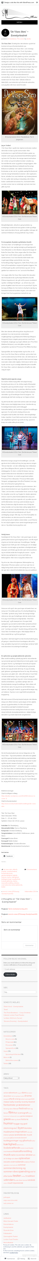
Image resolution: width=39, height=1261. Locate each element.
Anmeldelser (12, 39)
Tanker (6, 1063)
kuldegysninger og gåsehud (10, 879)
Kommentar (29, 945)
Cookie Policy (14, 1252)
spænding (24, 1171)
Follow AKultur (10, 974)
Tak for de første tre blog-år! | (18, 909)
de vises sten (7, 869)
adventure (13, 1092)
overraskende (6, 885)
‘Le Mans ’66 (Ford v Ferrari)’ (13, 1018)
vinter (5, 1183)
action (6, 1093)
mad (5, 1151)
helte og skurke (15, 1119)
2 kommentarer (32, 869)
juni (14, 1138)
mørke (15, 881)
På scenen (20, 39)
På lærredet (10, 1042)
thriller (23, 1176)
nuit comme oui (8, 1203)
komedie (18, 1138)
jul (11, 1138)
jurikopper (7, 1197)
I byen (6, 1051)
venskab (31, 1180)
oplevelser (24, 1158)
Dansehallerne (9, 1224)
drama (28, 1095)
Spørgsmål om (10, 1048)
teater (3, 887)
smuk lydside (13, 1165)
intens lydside (9, 1135)
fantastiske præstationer (17, 1104)
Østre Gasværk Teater (11, 1221)
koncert (24, 1138)
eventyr (3, 871)
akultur (29, 39)
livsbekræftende (6, 881)
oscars (7, 1161)
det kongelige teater (17, 1096)
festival (23, 1108)
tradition (30, 1175)
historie (3, 877)
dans (24, 1092)
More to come (10, 1039)
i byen (20, 1127)
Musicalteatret (8, 1242)
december (7, 1096)
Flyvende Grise (9, 1230)
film (11, 1112)
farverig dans (8, 1109)
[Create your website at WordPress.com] (19, 2)
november (20, 1155)
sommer (22, 1165)
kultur (33, 1141)
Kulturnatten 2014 (31, 891)
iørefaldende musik (23, 1135)
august (19, 1093)
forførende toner (7, 873)
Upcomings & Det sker (13, 1054)
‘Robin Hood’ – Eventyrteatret (13, 1006)
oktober (16, 883)
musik (7, 1154)
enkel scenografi (26, 1099)
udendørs (9, 1179)
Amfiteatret (7, 1218)
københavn (20, 1144)
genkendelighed (6, 875)
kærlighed (15, 877)
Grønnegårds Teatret (11, 1236)
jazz (8, 1138)
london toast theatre (26, 1148)
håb (14, 1128)
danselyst (29, 1093)
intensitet (29, 1132)
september (6, 1165)
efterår (15, 869)
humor (9, 877)
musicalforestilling (7, 883)
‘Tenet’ (6, 1009)
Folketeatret (8, 1233)
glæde (15, 875)
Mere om (6, 1057)
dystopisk (6, 1099)
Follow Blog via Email (15, 959)
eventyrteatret (12, 871)
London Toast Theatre (11, 1239)
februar (16, 1109)
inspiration (21, 1131)
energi (17, 1099)
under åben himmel (21, 1180)
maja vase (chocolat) (10, 1200)
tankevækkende (16, 885)
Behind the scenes (12, 1060)
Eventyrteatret (8, 1227)
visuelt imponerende (15, 1183)
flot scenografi (21, 1112)
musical (9, 1151)
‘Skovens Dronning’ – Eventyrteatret (16, 1021)
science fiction (29, 1162)
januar (5, 1138)
